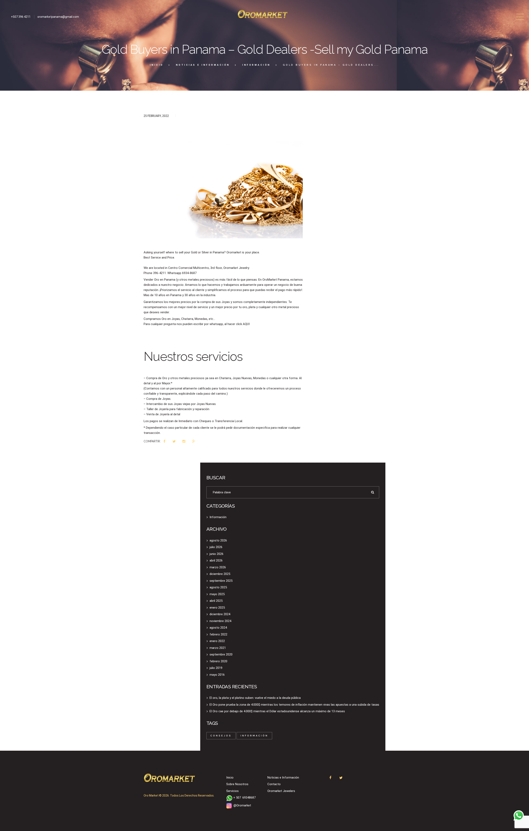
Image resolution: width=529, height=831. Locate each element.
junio (216, 554)
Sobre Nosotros (237, 784)
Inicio (156, 65)
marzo (218, 567)
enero (217, 607)
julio (216, 547)
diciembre (220, 574)
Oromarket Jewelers (281, 791)
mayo (217, 594)
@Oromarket (242, 805)
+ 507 (244, 797)
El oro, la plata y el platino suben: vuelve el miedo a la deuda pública (255, 698)
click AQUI (243, 324)
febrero (218, 634)
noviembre (220, 621)
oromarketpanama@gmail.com (58, 16)
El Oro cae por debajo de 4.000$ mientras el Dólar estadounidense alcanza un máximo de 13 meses (277, 711)
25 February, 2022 (156, 116)
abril (216, 560)
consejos (221, 735)
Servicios (232, 791)
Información (256, 65)
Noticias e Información (203, 65)
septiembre (221, 581)
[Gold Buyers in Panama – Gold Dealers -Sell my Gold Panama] (223, 182)
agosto (218, 540)
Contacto (274, 784)
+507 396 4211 (21, 16)
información (254, 735)
